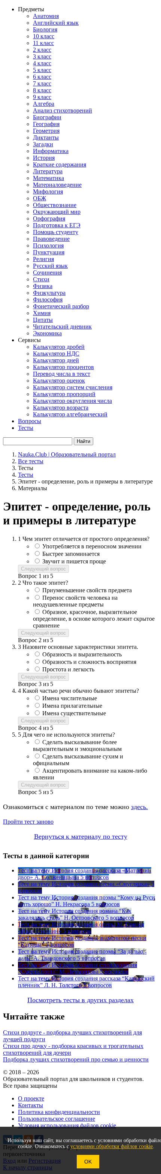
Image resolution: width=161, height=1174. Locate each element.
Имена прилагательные (72, 706)
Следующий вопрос (43, 569)
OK (88, 1162)
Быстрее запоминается (71, 554)
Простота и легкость (68, 669)
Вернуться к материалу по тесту (80, 836)
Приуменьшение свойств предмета (87, 590)
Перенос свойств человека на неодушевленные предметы (75, 601)
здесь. (139, 807)
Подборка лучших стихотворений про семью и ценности (76, 1059)
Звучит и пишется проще (74, 561)
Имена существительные (74, 713)
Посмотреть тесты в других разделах (80, 1000)
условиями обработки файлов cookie (111, 1146)
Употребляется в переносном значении (92, 546)
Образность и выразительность (82, 654)
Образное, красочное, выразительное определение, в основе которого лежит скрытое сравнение (94, 619)
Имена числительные (69, 698)
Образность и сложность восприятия (89, 662)
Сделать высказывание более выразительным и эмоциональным (77, 745)
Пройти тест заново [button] (28, 821)
